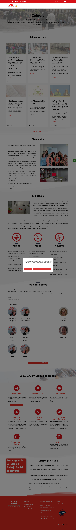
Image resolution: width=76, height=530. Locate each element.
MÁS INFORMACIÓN (36, 269)
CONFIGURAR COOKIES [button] (46, 269)
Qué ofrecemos (35, 5)
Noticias (60, 5)
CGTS (42, 5)
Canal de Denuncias (54, 5)
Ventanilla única (47, 5)
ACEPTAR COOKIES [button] (28, 269)
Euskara (61, 1)
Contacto (64, 5)
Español (57, 1)
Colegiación (29, 5)
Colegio (22, 5)
